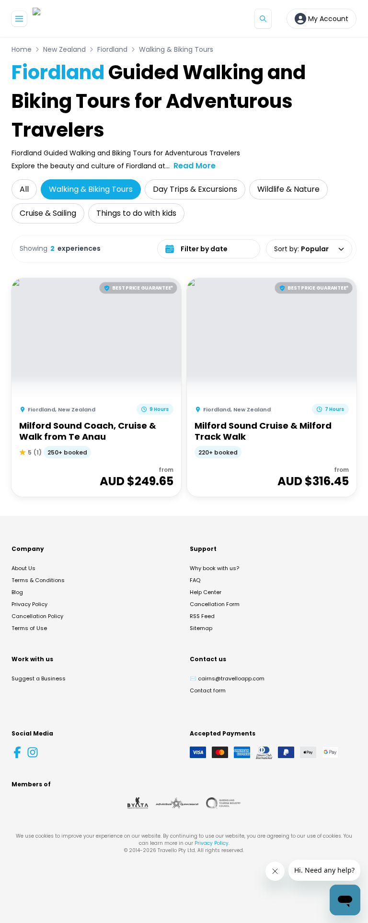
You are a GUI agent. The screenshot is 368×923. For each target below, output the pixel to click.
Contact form (208, 690)
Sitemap (201, 628)
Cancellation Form (215, 604)
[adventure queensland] (177, 803)
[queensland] (223, 803)
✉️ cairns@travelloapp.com (227, 678)
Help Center (205, 592)
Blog (17, 592)
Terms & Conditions (38, 580)
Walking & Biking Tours (176, 49)
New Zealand (64, 49)
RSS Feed (202, 616)
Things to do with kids (136, 213)
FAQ (195, 580)
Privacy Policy (29, 604)
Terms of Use (29, 628)
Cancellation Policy (37, 616)
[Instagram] (32, 752)
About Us (23, 568)
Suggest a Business (39, 678)
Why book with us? (214, 568)
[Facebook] (17, 752)
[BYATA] (137, 803)
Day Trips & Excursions (195, 189)
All (24, 189)
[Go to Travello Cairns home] (65, 18)
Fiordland (112, 49)
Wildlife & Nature (288, 189)
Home (22, 49)
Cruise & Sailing (48, 213)
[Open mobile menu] (19, 18)
